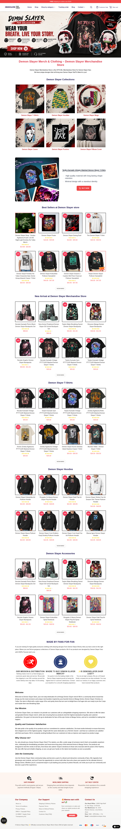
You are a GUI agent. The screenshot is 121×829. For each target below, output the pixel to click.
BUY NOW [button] (85, 188)
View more (60, 288)
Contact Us (42, 811)
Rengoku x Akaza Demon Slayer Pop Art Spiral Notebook (72, 620)
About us (18, 803)
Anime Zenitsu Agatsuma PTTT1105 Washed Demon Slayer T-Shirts (25, 449)
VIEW (25, 231)
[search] (91, 7)
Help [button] (117, 826)
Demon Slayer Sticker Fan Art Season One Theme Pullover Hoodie (96, 499)
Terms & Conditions (21, 806)
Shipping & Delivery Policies (47, 803)
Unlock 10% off (4, 821)
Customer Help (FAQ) (45, 814)
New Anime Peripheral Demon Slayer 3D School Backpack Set (49, 326)
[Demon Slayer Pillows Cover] (91, 132)
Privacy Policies (20, 809)
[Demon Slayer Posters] (60, 132)
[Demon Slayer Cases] (30, 132)
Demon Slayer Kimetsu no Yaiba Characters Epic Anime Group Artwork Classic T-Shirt (25, 276)
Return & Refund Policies (46, 809)
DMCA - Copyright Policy (23, 811)
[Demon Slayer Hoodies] (60, 98)
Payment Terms (43, 806)
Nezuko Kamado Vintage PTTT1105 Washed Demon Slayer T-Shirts (49, 362)
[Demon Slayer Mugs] (91, 98)
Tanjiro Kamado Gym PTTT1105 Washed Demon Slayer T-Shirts (72, 362)
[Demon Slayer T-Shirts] (30, 98)
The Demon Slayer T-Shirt (95, 235)
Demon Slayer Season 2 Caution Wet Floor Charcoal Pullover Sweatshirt (72, 276)
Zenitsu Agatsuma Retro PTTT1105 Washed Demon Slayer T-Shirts (95, 413)
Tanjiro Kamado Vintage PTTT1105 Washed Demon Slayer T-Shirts (95, 362)
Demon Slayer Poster (49, 235)
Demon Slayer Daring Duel (72, 235)
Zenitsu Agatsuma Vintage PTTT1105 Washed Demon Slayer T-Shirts (49, 449)
